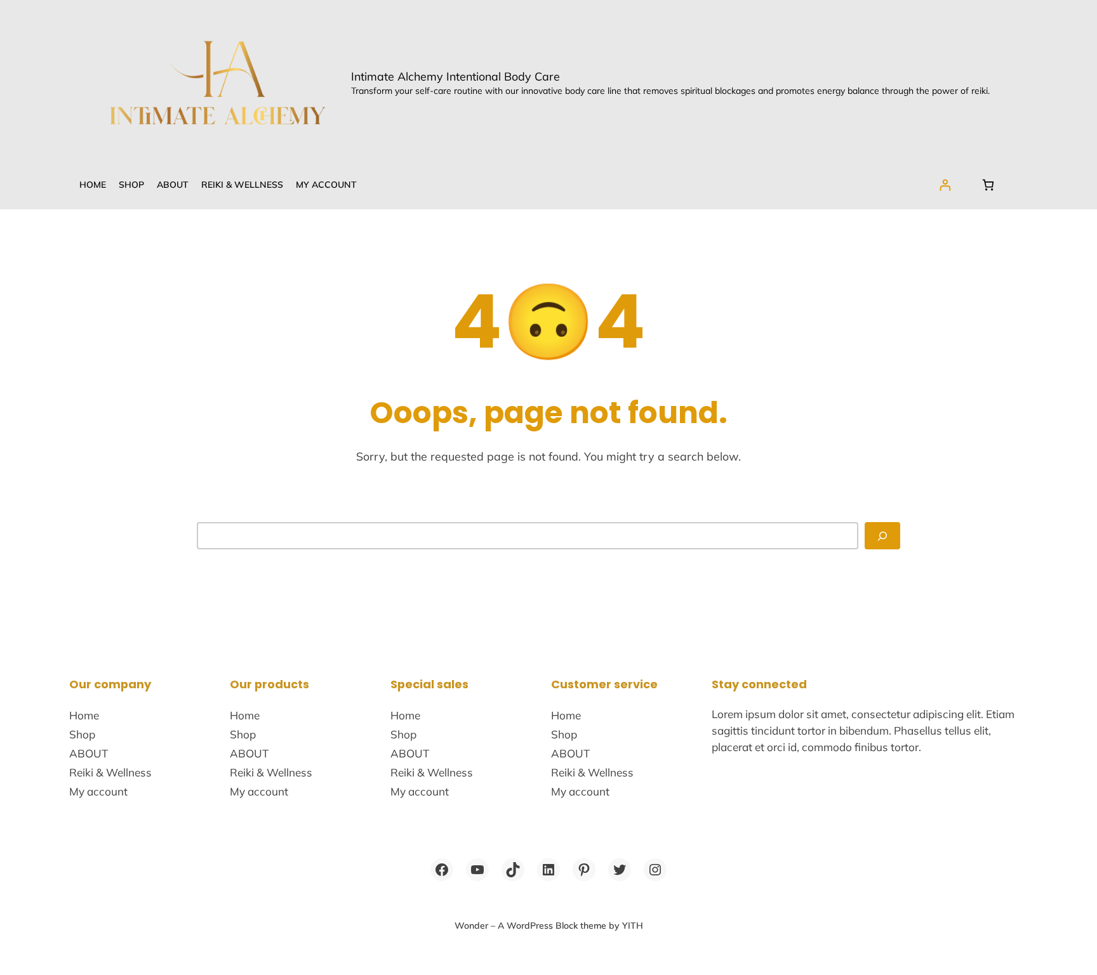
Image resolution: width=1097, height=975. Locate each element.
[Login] (945, 185)
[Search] (882, 535)
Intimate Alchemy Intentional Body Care (455, 76)
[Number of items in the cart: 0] (988, 185)
